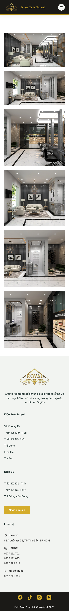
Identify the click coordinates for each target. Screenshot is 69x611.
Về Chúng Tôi (12, 426)
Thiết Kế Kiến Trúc (15, 432)
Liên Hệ (9, 452)
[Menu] (61, 7)
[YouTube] (49, 597)
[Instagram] (39, 597)
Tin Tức (8, 458)
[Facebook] (20, 597)
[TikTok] (29, 597)
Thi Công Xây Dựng (16, 496)
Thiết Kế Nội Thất (15, 439)
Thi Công (9, 445)
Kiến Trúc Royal (33, 7)
